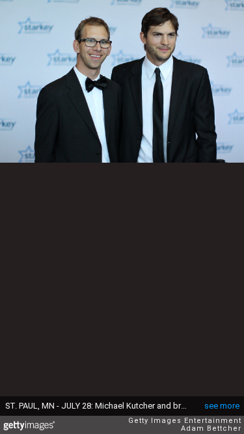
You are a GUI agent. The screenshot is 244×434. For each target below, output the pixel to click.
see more (221, 406)
